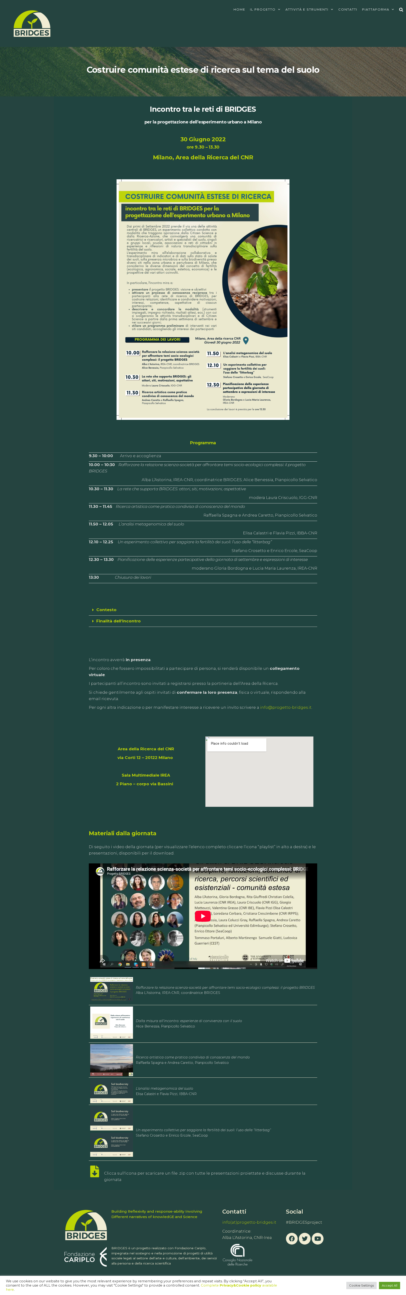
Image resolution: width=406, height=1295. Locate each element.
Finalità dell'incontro (118, 621)
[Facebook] (292, 1239)
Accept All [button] (389, 1285)
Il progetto (263, 9)
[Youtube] (318, 1239)
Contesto (106, 609)
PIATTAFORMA (375, 9)
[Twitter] (305, 1239)
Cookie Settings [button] (361, 1285)
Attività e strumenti (306, 9)
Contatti (347, 9)
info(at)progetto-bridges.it (249, 1222)
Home (239, 9)
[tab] (203, 610)
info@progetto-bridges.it (286, 707)
